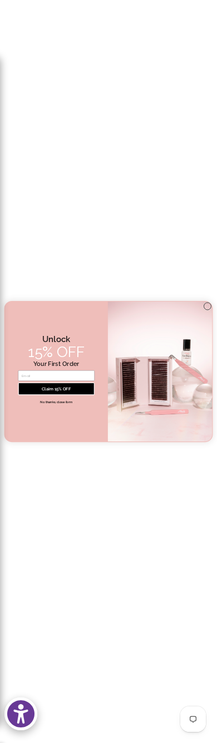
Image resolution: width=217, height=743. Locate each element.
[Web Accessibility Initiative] (21, 714)
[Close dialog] (207, 306)
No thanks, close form (56, 402)
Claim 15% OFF (56, 388)
